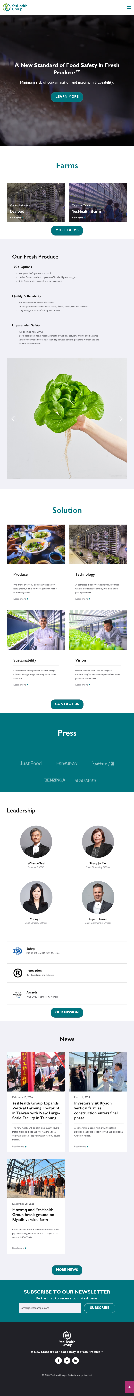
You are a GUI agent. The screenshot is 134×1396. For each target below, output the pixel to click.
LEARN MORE (67, 97)
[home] (15, 7)
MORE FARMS (67, 230)
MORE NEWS (67, 1270)
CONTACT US (67, 704)
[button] (127, 7)
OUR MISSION (67, 1012)
